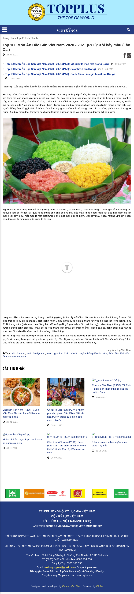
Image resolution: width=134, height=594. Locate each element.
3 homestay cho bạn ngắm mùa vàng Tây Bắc (109, 444)
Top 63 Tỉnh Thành (27, 38)
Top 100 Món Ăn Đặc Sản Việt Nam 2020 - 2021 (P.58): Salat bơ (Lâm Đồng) (50, 68)
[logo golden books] (78, 493)
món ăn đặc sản (36, 353)
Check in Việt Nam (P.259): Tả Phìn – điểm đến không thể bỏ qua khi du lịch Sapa (111, 389)
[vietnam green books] (121, 493)
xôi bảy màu (18, 353)
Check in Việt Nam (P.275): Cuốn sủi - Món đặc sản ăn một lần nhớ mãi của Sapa (21, 413)
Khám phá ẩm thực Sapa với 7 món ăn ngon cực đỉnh (22, 441)
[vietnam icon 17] (13, 493)
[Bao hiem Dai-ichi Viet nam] (56, 493)
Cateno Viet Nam (71, 586)
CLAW (99, 586)
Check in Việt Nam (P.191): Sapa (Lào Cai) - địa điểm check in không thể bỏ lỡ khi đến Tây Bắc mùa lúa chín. (67, 447)
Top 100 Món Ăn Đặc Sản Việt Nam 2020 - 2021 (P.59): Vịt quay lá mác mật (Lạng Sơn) (57, 63)
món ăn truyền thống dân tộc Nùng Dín (91, 353)
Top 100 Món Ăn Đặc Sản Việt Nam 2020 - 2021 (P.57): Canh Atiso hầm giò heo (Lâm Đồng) (60, 74)
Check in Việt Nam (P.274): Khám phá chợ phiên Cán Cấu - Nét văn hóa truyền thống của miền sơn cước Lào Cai (65, 415)
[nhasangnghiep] (34, 493)
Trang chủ (8, 38)
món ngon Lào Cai (57, 353)
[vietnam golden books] (100, 493)
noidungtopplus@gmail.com (59, 567)
